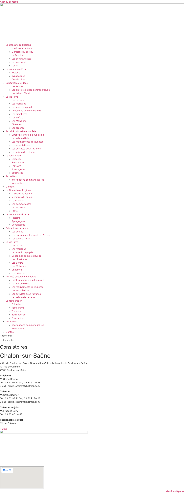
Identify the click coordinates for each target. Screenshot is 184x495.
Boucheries (17, 172)
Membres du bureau (22, 51)
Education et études (17, 82)
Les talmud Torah (21, 93)
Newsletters (18, 183)
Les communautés (21, 58)
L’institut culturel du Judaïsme (28, 134)
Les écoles (17, 86)
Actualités (11, 176)
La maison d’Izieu (21, 138)
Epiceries (16, 159)
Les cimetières (19, 114)
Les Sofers (17, 117)
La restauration (14, 155)
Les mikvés (18, 100)
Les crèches (18, 127)
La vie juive (12, 96)
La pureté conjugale (22, 107)
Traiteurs (16, 165)
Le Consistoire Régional (18, 44)
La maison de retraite (23, 152)
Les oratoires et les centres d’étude (31, 89)
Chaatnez (17, 124)
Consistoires (18, 79)
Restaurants (18, 162)
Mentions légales (175, 491)
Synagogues (18, 76)
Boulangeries (18, 169)
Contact (10, 186)
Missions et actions (22, 48)
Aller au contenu (9, 1)
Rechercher (6, 335)
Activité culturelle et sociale (21, 131)
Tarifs (15, 65)
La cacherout (19, 62)
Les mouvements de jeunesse (27, 141)
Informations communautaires (28, 179)
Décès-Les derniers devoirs (26, 110)
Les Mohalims (19, 120)
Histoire (16, 72)
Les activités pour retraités (26, 148)
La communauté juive (17, 69)
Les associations (20, 145)
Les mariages (19, 103)
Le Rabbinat (18, 55)
